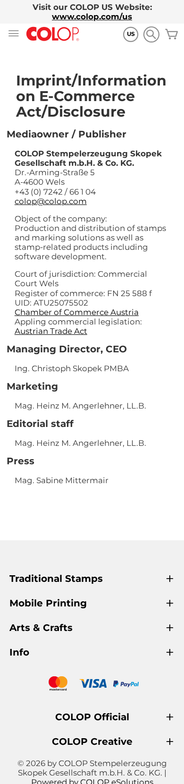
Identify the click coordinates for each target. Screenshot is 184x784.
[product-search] (151, 34)
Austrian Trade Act (51, 331)
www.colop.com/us (92, 16)
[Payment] (92, 684)
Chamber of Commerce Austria (77, 312)
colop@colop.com (51, 201)
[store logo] (53, 34)
